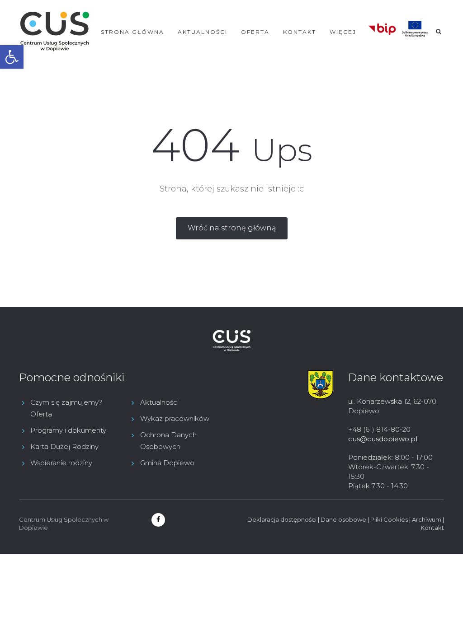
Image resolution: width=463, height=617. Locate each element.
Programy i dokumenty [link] (68, 430)
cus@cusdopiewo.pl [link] (382, 439)
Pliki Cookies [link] (389, 519)
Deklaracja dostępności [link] (282, 519)
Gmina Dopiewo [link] (167, 462)
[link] (12, 57)
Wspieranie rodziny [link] (61, 462)
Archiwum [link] (426, 519)
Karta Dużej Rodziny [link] (64, 446)
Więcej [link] (343, 31)
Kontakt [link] (299, 31)
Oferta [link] (255, 31)
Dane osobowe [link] (343, 519)
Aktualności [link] (202, 31)
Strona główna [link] (132, 31)
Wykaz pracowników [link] (174, 418)
